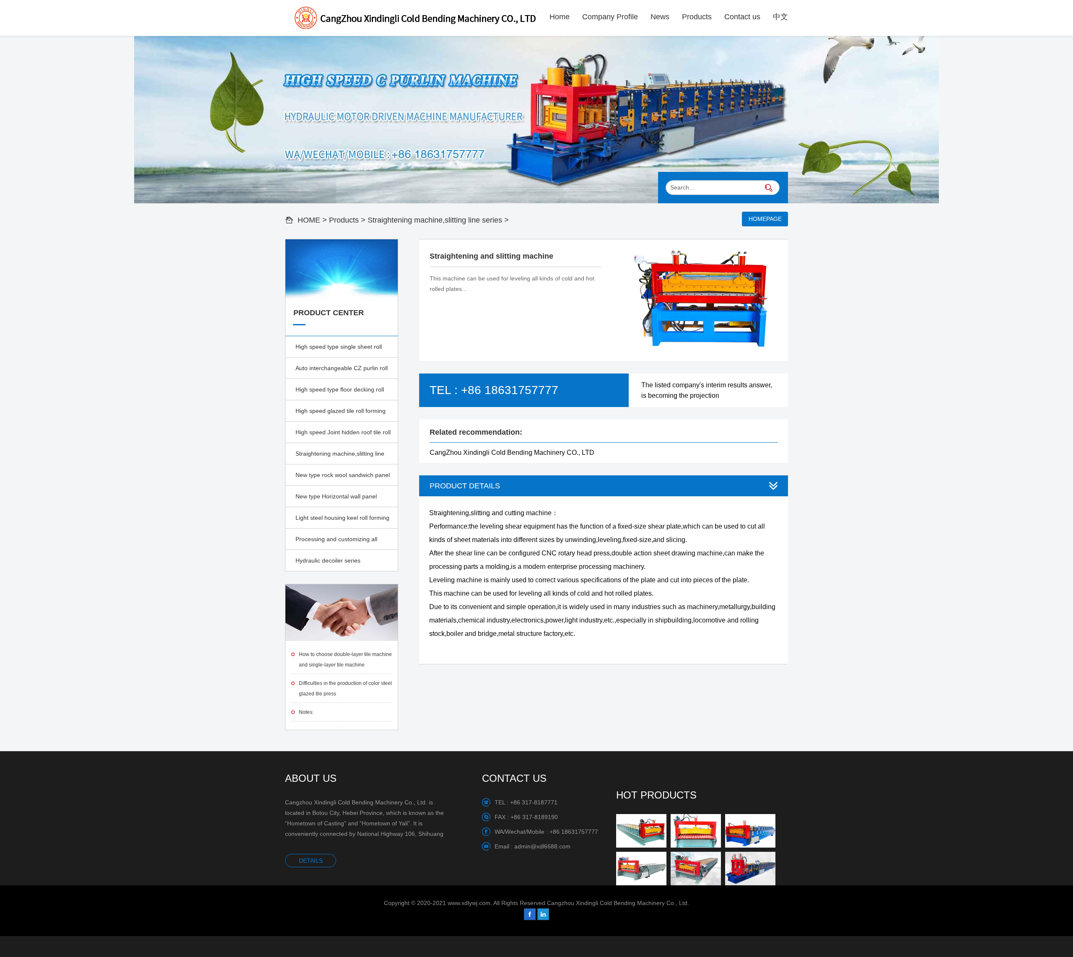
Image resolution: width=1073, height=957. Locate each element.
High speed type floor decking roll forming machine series (339, 393)
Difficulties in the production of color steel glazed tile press (345, 688)
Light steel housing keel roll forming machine (342, 521)
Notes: (306, 712)
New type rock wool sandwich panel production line (342, 479)
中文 (780, 17)
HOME (309, 220)
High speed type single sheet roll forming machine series (338, 350)
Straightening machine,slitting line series (435, 220)
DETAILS (311, 860)
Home (559, 17)
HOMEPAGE (765, 218)
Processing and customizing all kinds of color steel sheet (336, 543)
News (660, 17)
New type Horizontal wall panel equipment (336, 500)
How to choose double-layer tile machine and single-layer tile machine (345, 659)
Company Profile (610, 17)
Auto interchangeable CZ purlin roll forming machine (341, 372)
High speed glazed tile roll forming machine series (340, 414)
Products (697, 17)
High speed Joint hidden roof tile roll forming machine (343, 436)
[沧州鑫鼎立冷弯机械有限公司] (410, 17)
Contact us (742, 17)
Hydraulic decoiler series (327, 560)
